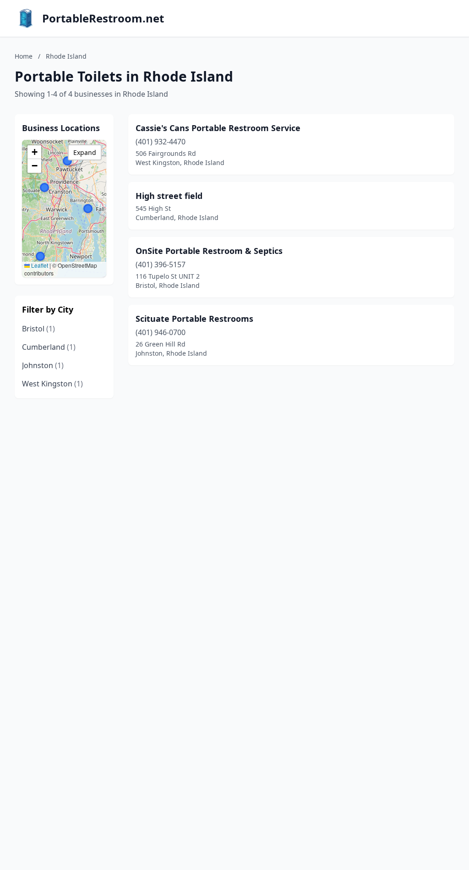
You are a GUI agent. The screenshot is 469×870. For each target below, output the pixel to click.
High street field (169, 195)
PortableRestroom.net (103, 18)
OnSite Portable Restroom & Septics (209, 250)
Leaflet (39, 265)
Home (24, 56)
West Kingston (52, 384)
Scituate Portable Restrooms (194, 318)
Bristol (38, 329)
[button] (40, 256)
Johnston (43, 365)
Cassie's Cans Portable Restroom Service (218, 127)
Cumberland (49, 347)
